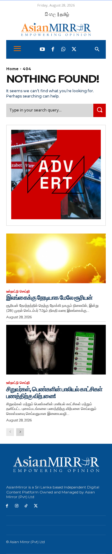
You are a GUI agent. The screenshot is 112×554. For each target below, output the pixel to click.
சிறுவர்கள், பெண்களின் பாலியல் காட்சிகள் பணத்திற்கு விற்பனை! (54, 392)
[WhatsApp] (63, 49)
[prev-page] (10, 432)
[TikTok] (26, 506)
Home (12, 68)
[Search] (99, 110)
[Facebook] (53, 49)
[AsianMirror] (56, 29)
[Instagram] (16, 506)
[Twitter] (74, 49)
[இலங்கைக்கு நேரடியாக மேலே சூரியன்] (56, 258)
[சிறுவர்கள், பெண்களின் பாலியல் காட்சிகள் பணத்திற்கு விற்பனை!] (56, 350)
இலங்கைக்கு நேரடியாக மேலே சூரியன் (49, 297)
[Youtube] (42, 49)
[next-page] (20, 432)
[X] (35, 506)
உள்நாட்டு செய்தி (18, 291)
